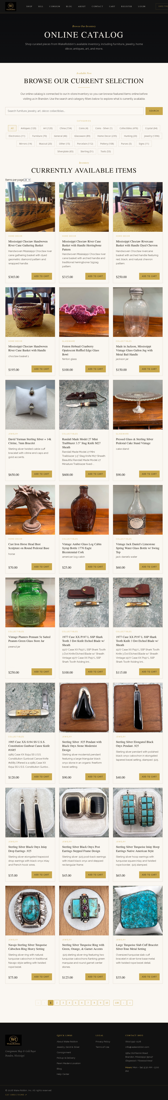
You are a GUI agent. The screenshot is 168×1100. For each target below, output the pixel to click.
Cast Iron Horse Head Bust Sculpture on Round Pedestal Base (28, 546)
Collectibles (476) (129, 128)
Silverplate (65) (65, 151)
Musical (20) (45, 143)
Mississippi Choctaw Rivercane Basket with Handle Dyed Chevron (137, 243)
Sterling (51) (87, 151)
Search (154, 110)
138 (117, 1003)
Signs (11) (144, 143)
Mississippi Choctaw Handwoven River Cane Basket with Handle (28, 348)
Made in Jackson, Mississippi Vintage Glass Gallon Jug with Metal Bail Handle (134, 350)
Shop (29, 6)
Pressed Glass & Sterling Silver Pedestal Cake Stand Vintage (134, 441)
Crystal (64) (151, 128)
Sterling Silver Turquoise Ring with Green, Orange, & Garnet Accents (83, 947)
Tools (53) (106, 151)
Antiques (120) (28, 128)
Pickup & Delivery (66, 1057)
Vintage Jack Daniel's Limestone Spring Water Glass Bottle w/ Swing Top (137, 548)
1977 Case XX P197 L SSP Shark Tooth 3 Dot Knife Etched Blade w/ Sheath (83, 641)
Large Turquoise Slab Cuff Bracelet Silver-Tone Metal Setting (137, 947)
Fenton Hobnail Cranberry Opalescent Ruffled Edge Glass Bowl (80, 350)
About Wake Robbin (67, 1041)
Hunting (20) (130, 135)
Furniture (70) (39, 135)
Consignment (64, 1052)
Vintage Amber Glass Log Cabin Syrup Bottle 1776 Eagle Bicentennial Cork (81, 548)
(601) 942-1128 (133, 1041)
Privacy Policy (103, 1041)
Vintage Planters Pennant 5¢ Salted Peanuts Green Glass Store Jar (29, 639)
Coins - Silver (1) (103, 128)
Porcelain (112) (85, 143)
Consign (54, 6)
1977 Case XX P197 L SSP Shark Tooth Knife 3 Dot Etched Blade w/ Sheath (137, 641)
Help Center (63, 1074)
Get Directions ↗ (16, 1095)
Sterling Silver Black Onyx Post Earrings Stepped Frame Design (81, 849)
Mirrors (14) (25, 143)
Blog (69, 6)
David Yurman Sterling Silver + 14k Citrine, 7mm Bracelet (29, 441)
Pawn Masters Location (69, 1063)
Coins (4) (83, 128)
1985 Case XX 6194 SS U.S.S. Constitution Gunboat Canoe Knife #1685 (29, 746)
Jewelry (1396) (151, 135)
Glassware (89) (82, 135)
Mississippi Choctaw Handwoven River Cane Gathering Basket (28, 243)
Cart (112, 6)
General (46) (60, 135)
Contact (97, 6)
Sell (40, 6)
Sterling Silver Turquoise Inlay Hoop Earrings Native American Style (137, 849)
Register (126, 6)
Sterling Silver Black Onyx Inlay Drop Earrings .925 (27, 849)
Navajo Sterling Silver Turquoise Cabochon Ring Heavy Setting (27, 947)
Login (142, 6)
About (82, 6)
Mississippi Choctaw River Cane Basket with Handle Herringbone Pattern (81, 245)
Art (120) (47, 128)
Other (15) (64, 143)
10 (106, 1003)
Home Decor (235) (107, 135)
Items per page (14, 179)
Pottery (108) (107, 143)
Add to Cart (41, 276)
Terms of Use (102, 1047)
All (12, 128)
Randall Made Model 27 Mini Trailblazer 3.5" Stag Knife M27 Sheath (81, 443)
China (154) (66, 128)
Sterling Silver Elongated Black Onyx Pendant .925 (134, 744)
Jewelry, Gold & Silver (68, 1047)
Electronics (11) (17, 135)
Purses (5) (126, 143)
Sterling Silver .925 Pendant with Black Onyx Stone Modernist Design (82, 746)
